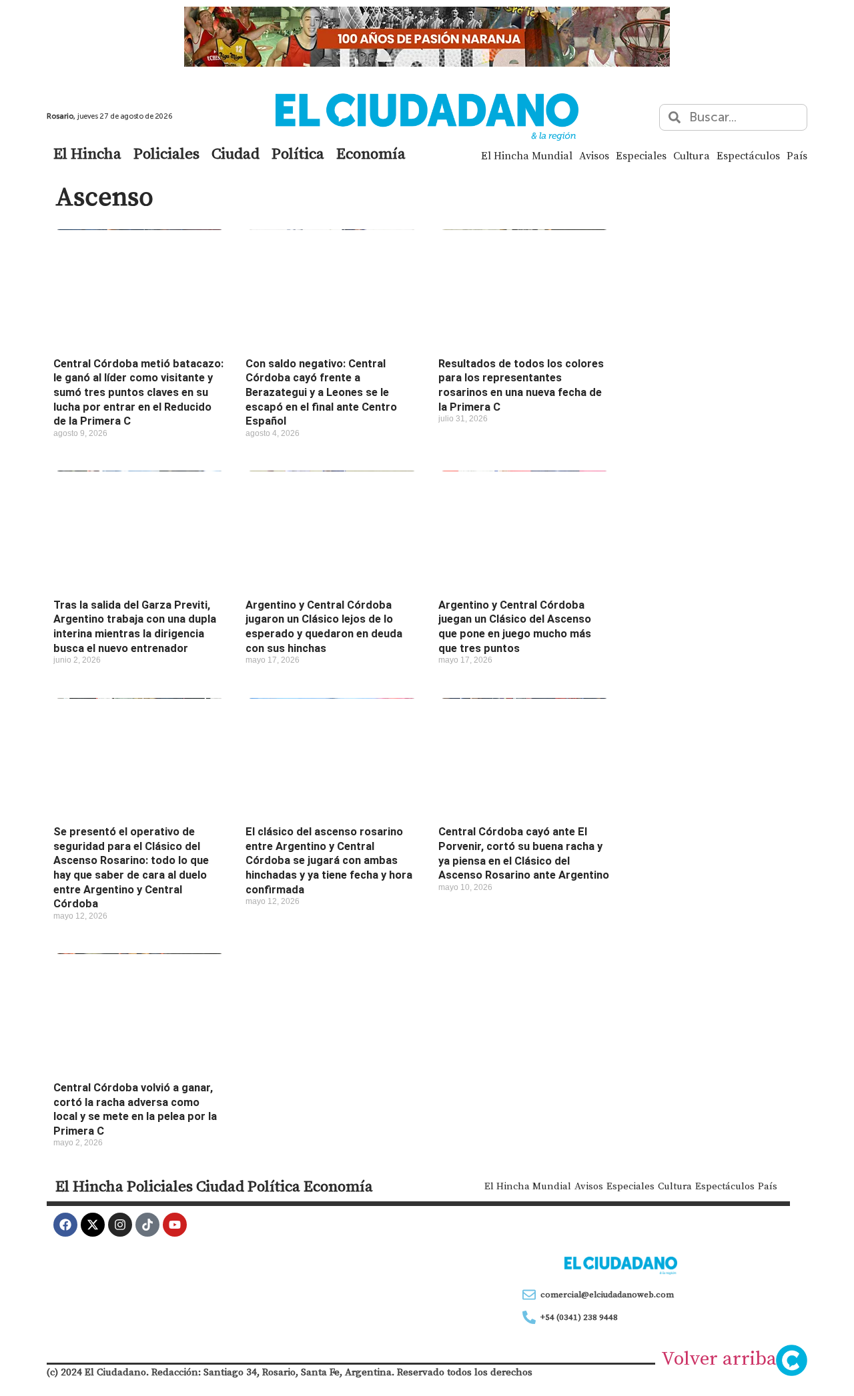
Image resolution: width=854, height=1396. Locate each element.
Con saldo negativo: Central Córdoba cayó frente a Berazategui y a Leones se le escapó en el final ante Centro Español (321, 392)
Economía (371, 153)
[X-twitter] (93, 1225)
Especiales (641, 155)
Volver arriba (719, 1358)
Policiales (166, 153)
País (797, 155)
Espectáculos (748, 155)
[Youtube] (175, 1225)
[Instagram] (120, 1225)
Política (298, 153)
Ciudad (235, 153)
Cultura (691, 155)
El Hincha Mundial (526, 155)
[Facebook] (65, 1225)
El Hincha (87, 153)
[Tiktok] (147, 1225)
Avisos (594, 155)
